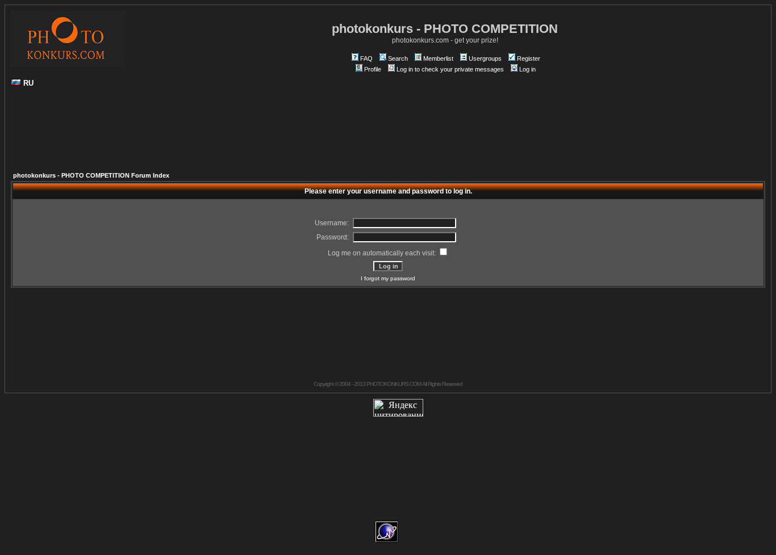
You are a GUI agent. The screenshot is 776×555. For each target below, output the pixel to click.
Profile (372, 69)
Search (398, 58)
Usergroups (485, 58)
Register (528, 58)
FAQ (366, 58)
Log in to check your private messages (450, 69)
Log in (527, 69)
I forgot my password (388, 278)
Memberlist (438, 58)
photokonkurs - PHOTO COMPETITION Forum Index (91, 175)
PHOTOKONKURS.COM (393, 384)
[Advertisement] (388, 133)
